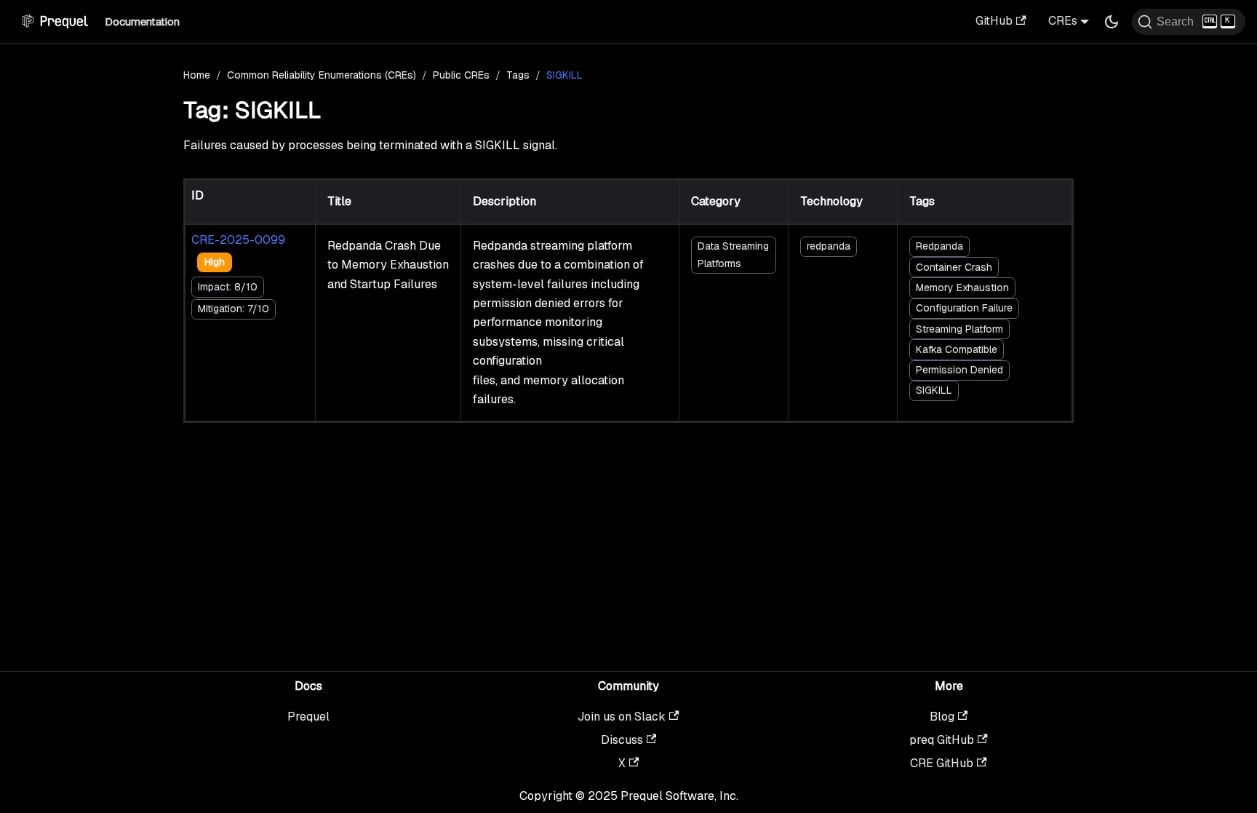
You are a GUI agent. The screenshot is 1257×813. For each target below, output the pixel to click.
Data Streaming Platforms (733, 254)
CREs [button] (1062, 20)
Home (196, 75)
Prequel (308, 716)
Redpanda (939, 246)
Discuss (622, 739)
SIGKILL (934, 390)
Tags (518, 75)
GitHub (994, 20)
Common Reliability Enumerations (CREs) (321, 75)
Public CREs (461, 75)
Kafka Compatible (956, 349)
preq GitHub (941, 739)
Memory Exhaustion (962, 287)
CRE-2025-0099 (238, 239)
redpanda (828, 246)
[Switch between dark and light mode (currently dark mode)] (1111, 21)
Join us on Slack (622, 716)
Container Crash (954, 267)
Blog (942, 716)
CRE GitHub (941, 763)
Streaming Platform (959, 329)
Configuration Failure (964, 307)
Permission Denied (959, 369)
